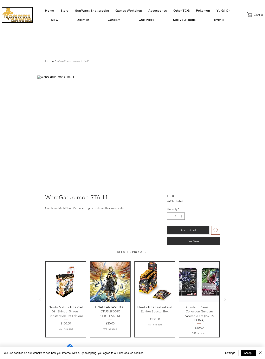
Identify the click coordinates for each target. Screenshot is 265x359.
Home (49, 61)
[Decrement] (169, 216)
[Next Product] (225, 299)
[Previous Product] (39, 299)
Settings (230, 353)
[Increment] (181, 216)
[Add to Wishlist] (215, 230)
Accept (248, 353)
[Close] (260, 353)
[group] (132, 299)
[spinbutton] (175, 216)
